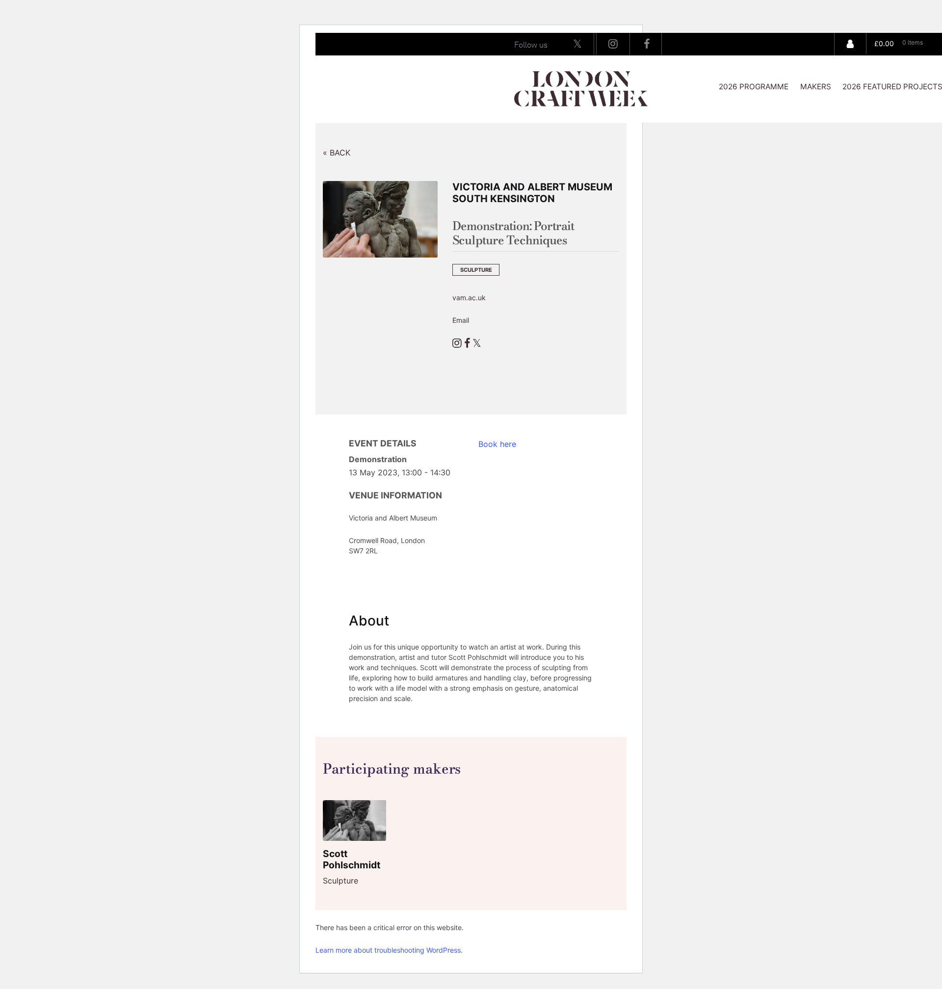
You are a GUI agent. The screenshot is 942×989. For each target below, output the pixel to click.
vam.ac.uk (469, 297)
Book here (497, 444)
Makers (815, 86)
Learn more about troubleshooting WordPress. (389, 950)
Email (460, 320)
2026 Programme (753, 86)
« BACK (336, 152)
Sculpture (476, 269)
